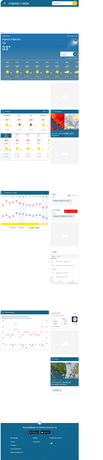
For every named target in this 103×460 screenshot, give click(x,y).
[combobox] (63, 3)
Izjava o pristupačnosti (16, 452)
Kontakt (12, 442)
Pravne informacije (15, 449)
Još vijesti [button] (56, 390)
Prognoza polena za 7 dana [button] (61, 200)
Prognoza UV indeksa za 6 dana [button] (62, 216)
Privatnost (13, 445)
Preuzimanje (36, 442)
